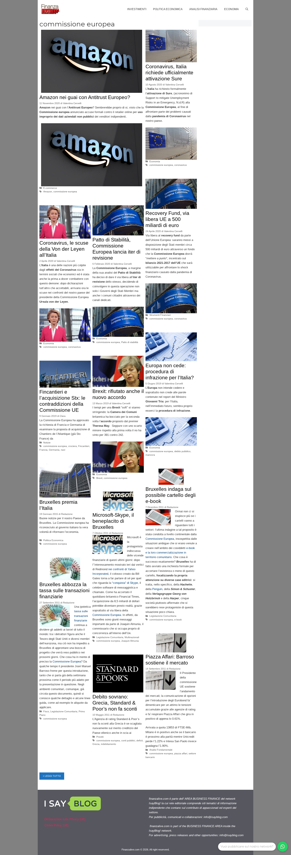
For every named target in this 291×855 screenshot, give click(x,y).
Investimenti (136, 9)
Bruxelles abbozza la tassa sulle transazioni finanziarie (64, 590)
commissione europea (65, 191)
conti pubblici (128, 740)
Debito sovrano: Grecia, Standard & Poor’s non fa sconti (114, 703)
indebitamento (108, 744)
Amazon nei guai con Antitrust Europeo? (84, 97)
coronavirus (180, 165)
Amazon (47, 191)
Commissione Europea (160, 538)
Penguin (157, 589)
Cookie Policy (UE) (56, 825)
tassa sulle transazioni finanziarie (81, 616)
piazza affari (180, 753)
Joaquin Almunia (130, 640)
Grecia (96, 744)
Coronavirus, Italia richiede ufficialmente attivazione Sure (169, 72)
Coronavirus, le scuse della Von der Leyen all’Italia (63, 249)
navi (63, 449)
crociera (72, 446)
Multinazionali (132, 637)
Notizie (47, 442)
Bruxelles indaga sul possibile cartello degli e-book (171, 495)
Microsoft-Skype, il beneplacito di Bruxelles (113, 521)
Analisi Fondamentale (160, 749)
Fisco (46, 711)
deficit (139, 740)
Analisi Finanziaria (203, 9)
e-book (178, 619)
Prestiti (100, 736)
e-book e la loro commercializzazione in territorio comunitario (170, 552)
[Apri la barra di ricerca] (247, 9)
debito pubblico (182, 451)
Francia (43, 449)
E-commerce (50, 188)
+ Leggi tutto (52, 776)
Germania (54, 449)
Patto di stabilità (129, 342)
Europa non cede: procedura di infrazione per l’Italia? (170, 371)
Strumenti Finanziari (160, 315)
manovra (150, 454)
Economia (231, 9)
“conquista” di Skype (125, 582)
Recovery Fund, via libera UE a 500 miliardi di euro (167, 219)
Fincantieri (83, 446)
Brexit (99, 478)
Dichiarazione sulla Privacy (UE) (65, 819)
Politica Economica (168, 9)
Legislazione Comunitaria (162, 616)
